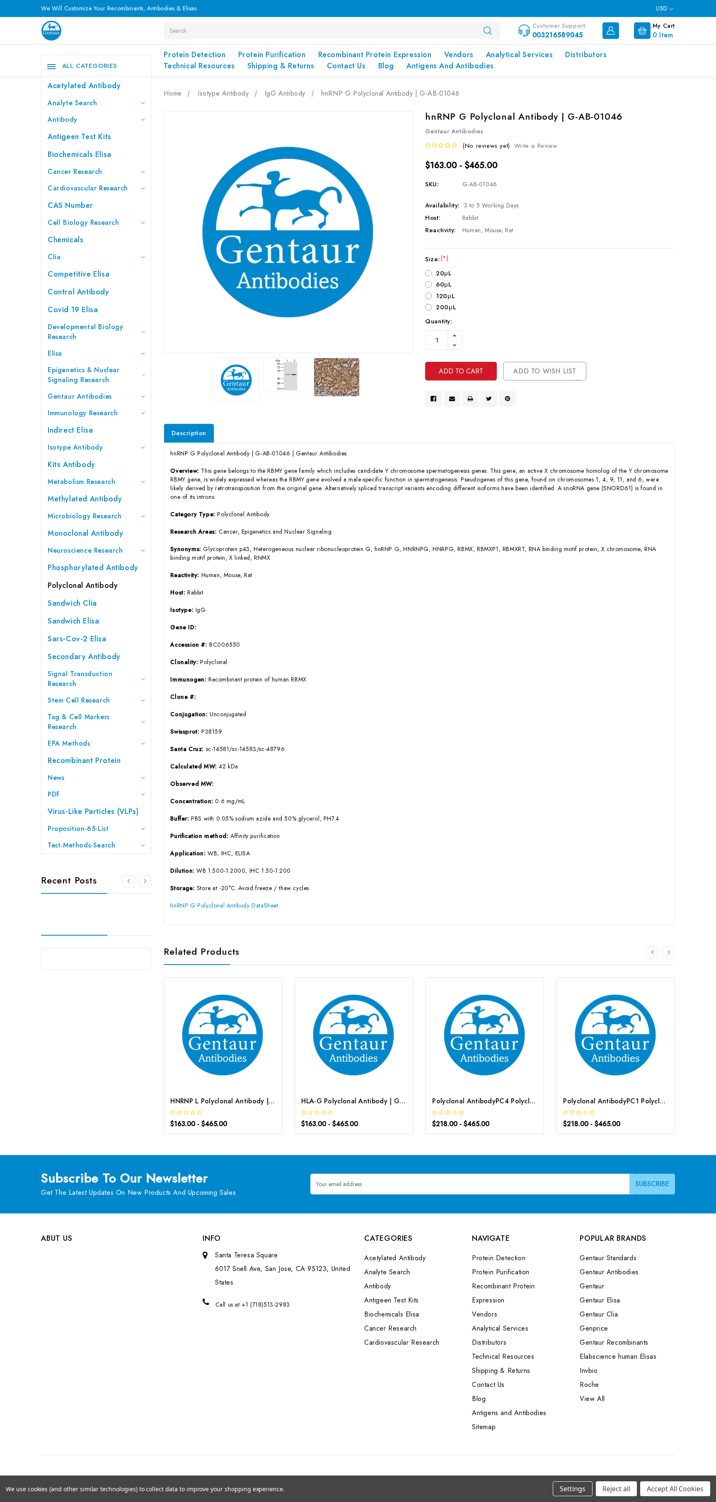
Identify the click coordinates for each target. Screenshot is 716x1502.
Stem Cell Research (79, 700)
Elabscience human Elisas (618, 1356)
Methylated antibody (85, 498)
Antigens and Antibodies (450, 65)
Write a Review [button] (535, 145)
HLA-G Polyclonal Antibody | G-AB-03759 (367, 1101)
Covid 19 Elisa (73, 309)
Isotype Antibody (75, 447)
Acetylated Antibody (84, 85)
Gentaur (592, 1286)
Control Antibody (78, 291)
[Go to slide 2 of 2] (652, 952)
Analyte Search (72, 103)
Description (189, 433)
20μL (444, 273)
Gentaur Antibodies (80, 396)
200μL (446, 307)
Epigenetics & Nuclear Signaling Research (84, 375)
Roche (589, 1384)
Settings (572, 1488)
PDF (54, 794)
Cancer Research (75, 171)
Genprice (594, 1328)
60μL (444, 284)
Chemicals (65, 239)
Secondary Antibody (84, 656)
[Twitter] (489, 398)
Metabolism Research (81, 481)
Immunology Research (83, 413)
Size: (436, 259)
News (56, 777)
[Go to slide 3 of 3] (145, 881)
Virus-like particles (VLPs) (93, 811)
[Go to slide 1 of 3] (128, 881)
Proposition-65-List (78, 828)
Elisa (55, 353)
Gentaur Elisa (600, 1300)
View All (592, 1398)
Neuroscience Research (85, 550)
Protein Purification (272, 54)
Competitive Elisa (78, 274)
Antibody (62, 119)
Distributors (586, 54)
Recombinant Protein (84, 760)
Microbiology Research (85, 516)
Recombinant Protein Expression (375, 54)
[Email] (452, 398)
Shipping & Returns (280, 65)
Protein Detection (194, 54)
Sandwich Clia (72, 603)
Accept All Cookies (675, 1488)
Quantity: (438, 321)
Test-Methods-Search (81, 845)
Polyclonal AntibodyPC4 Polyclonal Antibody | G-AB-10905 (526, 1101)
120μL (445, 296)
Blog (386, 65)
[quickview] (234, 1037)
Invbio (589, 1370)
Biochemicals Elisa (79, 154)
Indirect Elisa (70, 430)
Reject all (616, 1488)
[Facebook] (433, 398)
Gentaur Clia (599, 1314)
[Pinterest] (507, 398)
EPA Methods (69, 743)
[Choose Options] (212, 1037)
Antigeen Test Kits (79, 136)
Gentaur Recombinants (614, 1342)
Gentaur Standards (608, 1258)
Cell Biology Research (83, 222)
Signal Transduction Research (80, 678)
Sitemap (484, 1427)
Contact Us (346, 65)
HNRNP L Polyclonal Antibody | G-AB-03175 (239, 1101)
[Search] (487, 30)
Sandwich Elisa (73, 621)
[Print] (470, 398)
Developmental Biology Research (85, 332)
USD (663, 8)
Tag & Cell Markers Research (79, 722)
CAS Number (70, 205)
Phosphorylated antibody (93, 567)
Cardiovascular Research (88, 188)
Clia (54, 257)
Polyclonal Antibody (83, 585)
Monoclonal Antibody (85, 533)
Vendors (459, 54)
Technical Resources (199, 65)
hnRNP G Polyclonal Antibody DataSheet (224, 905)
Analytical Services (519, 54)
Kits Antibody (71, 464)
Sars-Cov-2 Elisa (77, 638)
